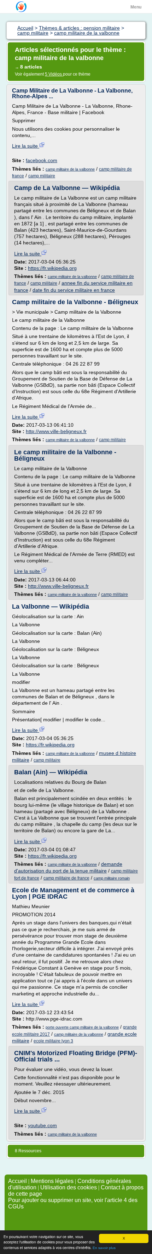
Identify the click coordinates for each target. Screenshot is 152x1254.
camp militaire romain (112, 878)
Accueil (17, 1181)
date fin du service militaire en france (74, 290)
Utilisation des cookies (68, 1187)
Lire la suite (25, 146)
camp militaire (41, 175)
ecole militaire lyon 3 (53, 1041)
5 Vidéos (54, 74)
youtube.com (42, 1125)
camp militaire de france (66, 878)
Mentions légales (52, 1181)
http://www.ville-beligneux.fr (56, 431)
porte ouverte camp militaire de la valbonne (82, 1027)
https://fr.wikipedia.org (52, 268)
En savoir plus (104, 1248)
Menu (135, 7)
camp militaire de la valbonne (70, 169)
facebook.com (41, 160)
